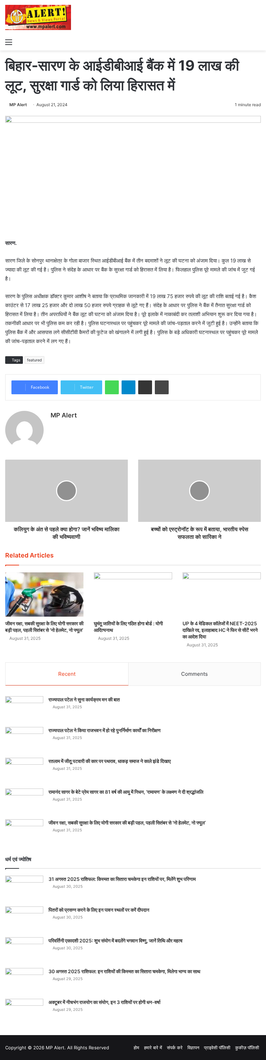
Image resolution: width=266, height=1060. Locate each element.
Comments (194, 674)
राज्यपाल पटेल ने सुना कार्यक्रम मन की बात (84, 699)
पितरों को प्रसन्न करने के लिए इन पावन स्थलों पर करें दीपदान (98, 910)
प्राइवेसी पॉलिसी (217, 1047)
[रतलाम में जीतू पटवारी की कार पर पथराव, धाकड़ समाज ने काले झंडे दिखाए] (24, 771)
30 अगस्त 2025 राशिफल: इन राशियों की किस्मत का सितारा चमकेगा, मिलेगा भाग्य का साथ (124, 971)
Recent (67, 674)
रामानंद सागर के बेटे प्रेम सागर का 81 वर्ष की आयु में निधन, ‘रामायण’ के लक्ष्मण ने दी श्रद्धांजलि (125, 792)
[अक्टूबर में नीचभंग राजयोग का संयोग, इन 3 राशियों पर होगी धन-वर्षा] (24, 1012)
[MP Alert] (38, 17)
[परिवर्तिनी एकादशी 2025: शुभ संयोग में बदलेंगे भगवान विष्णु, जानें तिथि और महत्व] (24, 950)
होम (136, 1047)
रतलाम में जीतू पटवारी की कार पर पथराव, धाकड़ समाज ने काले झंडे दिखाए (109, 761)
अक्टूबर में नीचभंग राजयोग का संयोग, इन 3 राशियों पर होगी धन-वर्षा (104, 1002)
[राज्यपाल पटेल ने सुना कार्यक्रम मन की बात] (24, 709)
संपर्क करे (175, 1047)
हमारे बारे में (153, 1047)
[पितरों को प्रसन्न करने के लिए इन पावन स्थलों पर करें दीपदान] (24, 919)
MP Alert (18, 104)
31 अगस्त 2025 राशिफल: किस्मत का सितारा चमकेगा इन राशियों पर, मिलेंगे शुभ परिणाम (122, 879)
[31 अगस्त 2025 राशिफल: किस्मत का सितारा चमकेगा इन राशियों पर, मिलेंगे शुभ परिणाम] (24, 889)
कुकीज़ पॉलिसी (247, 1047)
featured (34, 360)
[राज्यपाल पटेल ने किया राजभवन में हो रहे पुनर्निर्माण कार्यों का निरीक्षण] (24, 740)
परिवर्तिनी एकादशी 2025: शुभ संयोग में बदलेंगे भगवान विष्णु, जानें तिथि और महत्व (115, 940)
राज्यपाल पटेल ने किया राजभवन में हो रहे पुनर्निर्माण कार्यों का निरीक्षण (104, 730)
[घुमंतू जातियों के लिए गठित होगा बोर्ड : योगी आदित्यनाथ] (133, 594)
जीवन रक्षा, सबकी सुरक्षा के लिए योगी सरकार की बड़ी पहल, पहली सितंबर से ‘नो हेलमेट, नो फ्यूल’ (127, 823)
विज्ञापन (193, 1047)
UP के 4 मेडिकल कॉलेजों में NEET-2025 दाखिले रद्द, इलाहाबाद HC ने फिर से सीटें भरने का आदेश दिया (220, 629)
